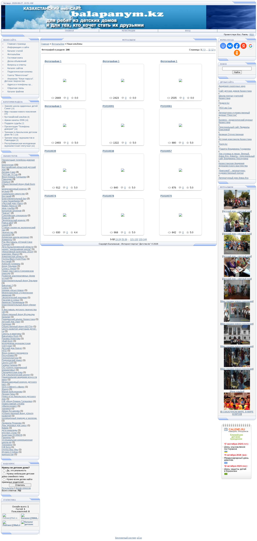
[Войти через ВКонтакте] (230, 46)
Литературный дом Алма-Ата (233, 178)
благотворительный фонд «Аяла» (19, 304)
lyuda (124, 128)
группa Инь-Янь (10, 449)
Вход (187, 31)
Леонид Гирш (8, 394)
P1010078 (108, 195)
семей (5, 225)
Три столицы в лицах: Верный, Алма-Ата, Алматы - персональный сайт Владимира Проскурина (237, 156)
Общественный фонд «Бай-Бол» (18, 184)
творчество (7, 232)
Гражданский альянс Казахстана (18, 319)
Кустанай (6, 261)
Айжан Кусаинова (11, 411)
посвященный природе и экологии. (19, 418)
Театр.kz (223, 144)
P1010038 (108, 151)
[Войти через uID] (223, 46)
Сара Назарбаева (11, 201)
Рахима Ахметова (11, 338)
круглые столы (9, 432)
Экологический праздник (14, 297)
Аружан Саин (8, 172)
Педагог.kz (224, 103)
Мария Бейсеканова (12, 391)
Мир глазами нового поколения (20, 111)
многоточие (8, 165)
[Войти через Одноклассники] (237, 53)
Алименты (7, 239)
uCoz (139, 538)
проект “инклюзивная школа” (16, 249)
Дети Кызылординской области (17, 247)
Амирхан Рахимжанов (13, 302)
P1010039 (50, 151)
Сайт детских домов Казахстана (235, 91)
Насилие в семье (10, 300)
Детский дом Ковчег (12, 348)
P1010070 (166, 195)
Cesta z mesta (9, 268)
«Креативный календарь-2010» (17, 251)
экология (6, 234)
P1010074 (50, 195)
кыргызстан (8, 454)
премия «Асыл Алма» (13, 290)
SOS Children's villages (13, 387)
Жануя (5, 389)
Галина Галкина (9, 365)
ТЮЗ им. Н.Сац (10, 174)
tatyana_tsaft (66, 85)
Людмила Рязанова (11, 423)
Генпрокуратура (10, 358)
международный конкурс (14, 189)
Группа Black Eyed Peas (14, 259)
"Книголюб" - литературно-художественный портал (232, 171)
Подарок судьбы (12, 123)
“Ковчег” (6, 213)
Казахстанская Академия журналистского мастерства (233, 164)
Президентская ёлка (12, 372)
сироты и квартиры (11, 333)
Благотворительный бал (14, 198)
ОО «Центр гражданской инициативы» (14, 368)
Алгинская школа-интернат (15, 237)
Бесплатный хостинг (125, 538)
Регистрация (128, 31)
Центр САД (7, 362)
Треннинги (7, 444)
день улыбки (8, 208)
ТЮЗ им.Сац (225, 108)
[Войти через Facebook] (237, 46)
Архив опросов (23, 488)
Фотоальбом (58, 44)
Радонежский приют (12, 360)
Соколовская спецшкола (14, 215)
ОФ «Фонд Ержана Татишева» (17, 401)
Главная (69, 31)
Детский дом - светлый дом (237, 211)
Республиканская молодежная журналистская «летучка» (20, 144)
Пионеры (6, 437)
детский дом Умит (11, 321)
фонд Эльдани (9, 266)
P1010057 (166, 151)
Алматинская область (13, 256)
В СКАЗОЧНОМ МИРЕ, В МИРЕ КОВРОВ (237, 412)
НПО (4, 350)
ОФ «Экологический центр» (16, 374)
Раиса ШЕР (7, 222)
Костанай (6, 196)
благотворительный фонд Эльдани (19, 280)
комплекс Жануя (10, 254)
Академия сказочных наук (232, 86)
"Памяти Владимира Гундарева (235, 149)
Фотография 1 (53, 61)
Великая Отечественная (231, 134)
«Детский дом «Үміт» (12, 203)
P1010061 (166, 106)
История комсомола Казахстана (235, 139)
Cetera (5, 288)
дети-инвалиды (9, 430)
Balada (5, 428)
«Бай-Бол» (7, 341)
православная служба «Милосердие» (13, 404)
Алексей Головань (11, 263)
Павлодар (7, 179)
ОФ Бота (6, 447)
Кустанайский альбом (15, 117)
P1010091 (108, 106)
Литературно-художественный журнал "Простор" (234, 113)
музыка (5, 191)
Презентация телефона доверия (18, 160)
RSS (252, 34)
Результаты (8, 488)
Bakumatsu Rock (10, 336)
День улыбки (237, 391)
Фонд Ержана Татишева (14, 177)
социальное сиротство (13, 193)
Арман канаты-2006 (14, 120)
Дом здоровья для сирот (14, 425)
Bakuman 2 (7, 285)
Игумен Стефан (10, 452)
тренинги (6, 408)
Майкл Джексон (9, 206)
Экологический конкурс (14, 220)
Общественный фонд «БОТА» (17, 326)
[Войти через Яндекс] (244, 46)
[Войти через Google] (250, 46)
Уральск (6, 181)
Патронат (6, 324)
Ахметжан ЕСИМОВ (12, 435)
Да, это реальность (16, 470)
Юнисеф (6, 218)
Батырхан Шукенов (11, 210)
